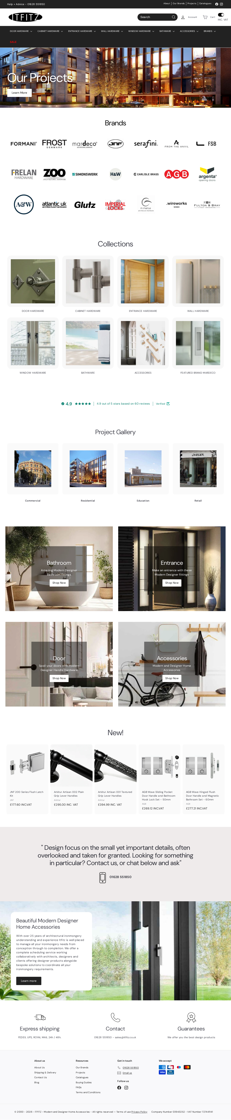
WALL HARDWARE (110, 31)
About (167, 3)
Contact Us (40, 1077)
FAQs (79, 1087)
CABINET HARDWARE (49, 31)
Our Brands (179, 3)
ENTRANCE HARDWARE (80, 31)
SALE (13, 42)
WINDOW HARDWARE (139, 31)
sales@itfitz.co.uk (126, 1037)
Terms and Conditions (88, 1092)
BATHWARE (166, 31)
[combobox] (157, 17)
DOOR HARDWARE (19, 31)
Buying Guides (84, 1082)
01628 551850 (121, 877)
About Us (39, 1067)
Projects (192, 3)
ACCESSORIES (188, 31)
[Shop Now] (59, 568)
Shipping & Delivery (45, 1072)
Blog (36, 1082)
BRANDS (208, 31)
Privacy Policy (139, 1111)
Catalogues (205, 3)
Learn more (29, 981)
